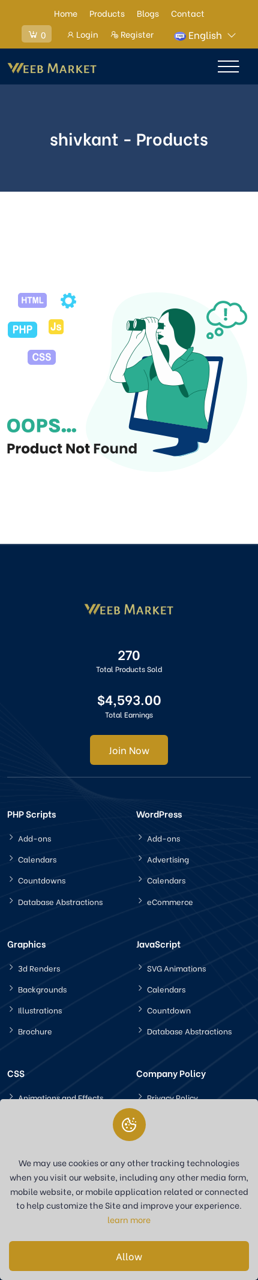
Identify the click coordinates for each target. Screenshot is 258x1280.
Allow (129, 1256)
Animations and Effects (60, 1097)
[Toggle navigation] (228, 66)
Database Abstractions (60, 901)
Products (107, 13)
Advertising (168, 858)
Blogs (148, 13)
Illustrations (40, 1009)
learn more (129, 1219)
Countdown (169, 1009)
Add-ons (34, 837)
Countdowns (41, 879)
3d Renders (39, 967)
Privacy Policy (172, 1097)
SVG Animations (176, 967)
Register (136, 34)
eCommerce (170, 901)
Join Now (129, 749)
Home (65, 13)
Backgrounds (42, 988)
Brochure (35, 1030)
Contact (188, 13)
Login (86, 34)
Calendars (37, 858)
